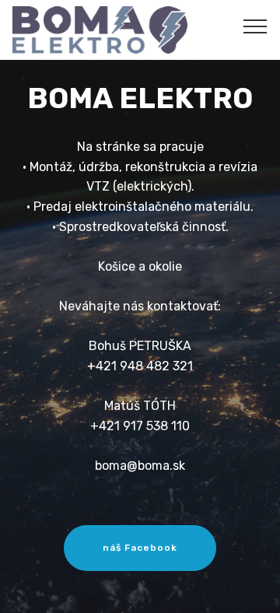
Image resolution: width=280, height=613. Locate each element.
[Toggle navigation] (255, 26)
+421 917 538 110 (140, 426)
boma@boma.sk (140, 465)
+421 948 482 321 (140, 366)
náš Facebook (140, 547)
